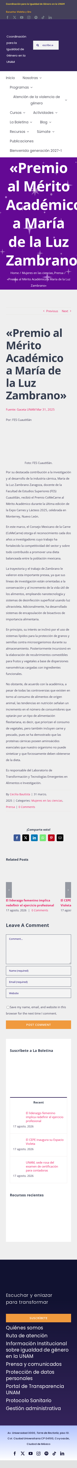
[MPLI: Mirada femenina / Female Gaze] (60, 1207)
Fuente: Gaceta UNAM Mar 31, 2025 (30, 409)
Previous (52, 311)
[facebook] (7, 17)
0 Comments (27, 807)
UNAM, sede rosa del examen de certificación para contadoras (42, 1166)
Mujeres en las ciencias (46, 800)
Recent (38, 1102)
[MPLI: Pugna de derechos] (45, 1207)
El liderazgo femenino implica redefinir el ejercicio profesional (24, 881)
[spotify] (36, 17)
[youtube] (21, 17)
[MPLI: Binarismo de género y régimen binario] (31, 1207)
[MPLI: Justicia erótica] (16, 1207)
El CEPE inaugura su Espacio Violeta (45, 1142)
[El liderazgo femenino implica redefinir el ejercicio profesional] (30, 881)
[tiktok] (43, 17)
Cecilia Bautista (20, 794)
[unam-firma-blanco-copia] (17, 1269)
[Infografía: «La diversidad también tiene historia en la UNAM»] (31, 1218)
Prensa (10, 807)
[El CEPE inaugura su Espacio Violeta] (18, 1141)
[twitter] (14, 17)
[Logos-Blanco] (18, 24)
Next (65, 311)
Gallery (36, 881)
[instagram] (28, 17)
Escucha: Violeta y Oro (18, 11)
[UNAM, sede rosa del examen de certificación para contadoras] (18, 1164)
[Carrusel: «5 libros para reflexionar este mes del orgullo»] (16, 1220)
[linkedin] (50, 17)
